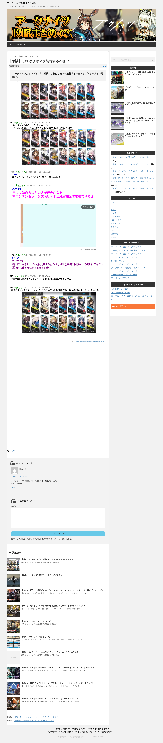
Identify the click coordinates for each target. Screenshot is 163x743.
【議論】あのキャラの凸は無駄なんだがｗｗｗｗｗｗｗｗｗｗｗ (47, 559)
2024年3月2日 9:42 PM (19, 476)
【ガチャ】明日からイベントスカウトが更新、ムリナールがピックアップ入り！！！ (55, 606)
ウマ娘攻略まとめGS (120, 292)
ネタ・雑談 (115, 217)
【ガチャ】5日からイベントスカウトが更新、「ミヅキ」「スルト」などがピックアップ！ (57, 683)
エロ (112, 206)
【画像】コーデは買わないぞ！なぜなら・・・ (34, 720)
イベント (114, 203)
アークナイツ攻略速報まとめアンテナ (128, 268)
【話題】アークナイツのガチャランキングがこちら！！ (43, 575)
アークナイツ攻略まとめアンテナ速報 (128, 254)
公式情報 (114, 227)
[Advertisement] (58, 365)
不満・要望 (115, 223)
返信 (13, 488)
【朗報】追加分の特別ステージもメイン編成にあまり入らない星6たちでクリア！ (140, 120)
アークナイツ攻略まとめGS (21, 3)
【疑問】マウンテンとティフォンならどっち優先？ (36, 717)
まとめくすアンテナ (120, 261)
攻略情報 (114, 234)
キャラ (113, 213)
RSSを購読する (120, 306)
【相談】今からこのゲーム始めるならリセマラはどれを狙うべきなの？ (49, 652)
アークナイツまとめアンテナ (124, 257)
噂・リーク (115, 230)
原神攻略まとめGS (119, 289)
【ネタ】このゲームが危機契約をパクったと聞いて (131, 157)
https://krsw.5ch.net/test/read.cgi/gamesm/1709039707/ (91, 341)
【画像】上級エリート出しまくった (35, 637)
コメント (16, 506)
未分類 (113, 237)
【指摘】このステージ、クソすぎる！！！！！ (129, 164)
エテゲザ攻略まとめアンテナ (124, 275)
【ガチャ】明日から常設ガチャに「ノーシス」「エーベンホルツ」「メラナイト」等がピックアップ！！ (63, 590)
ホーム (10, 45)
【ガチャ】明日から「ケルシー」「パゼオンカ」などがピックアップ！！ (50, 698)
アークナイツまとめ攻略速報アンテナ (128, 250)
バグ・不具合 (116, 220)
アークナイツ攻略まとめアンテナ (126, 247)
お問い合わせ (21, 45)
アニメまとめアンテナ (121, 278)
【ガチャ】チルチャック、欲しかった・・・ (39, 621)
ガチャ (14, 451)
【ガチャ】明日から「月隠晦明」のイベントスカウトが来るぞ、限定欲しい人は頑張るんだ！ (58, 668)
